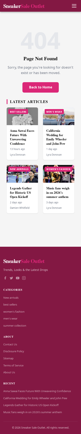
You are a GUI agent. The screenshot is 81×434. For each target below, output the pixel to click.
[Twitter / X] (11, 278)
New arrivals (10, 297)
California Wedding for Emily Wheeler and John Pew (56, 137)
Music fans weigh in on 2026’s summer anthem (57, 192)
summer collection (14, 325)
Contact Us (10, 344)
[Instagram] (24, 278)
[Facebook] (5, 278)
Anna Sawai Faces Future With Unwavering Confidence (22, 137)
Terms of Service (13, 365)
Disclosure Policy (13, 351)
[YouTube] (18, 278)
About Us (9, 372)
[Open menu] (74, 6)
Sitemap (8, 358)
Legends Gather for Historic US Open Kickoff (21, 192)
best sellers (10, 304)
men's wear (10, 318)
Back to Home (40, 87)
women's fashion (14, 311)
